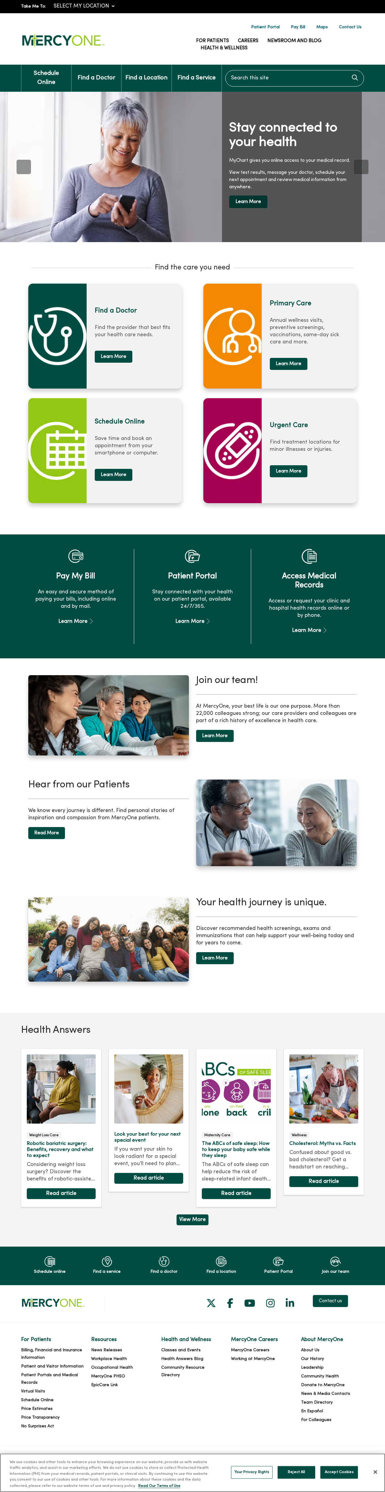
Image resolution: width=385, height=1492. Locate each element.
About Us (310, 1350)
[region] (192, 167)
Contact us (330, 1301)
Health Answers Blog (182, 1359)
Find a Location (146, 78)
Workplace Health (109, 1359)
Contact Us (350, 27)
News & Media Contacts (325, 1394)
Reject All (296, 1472)
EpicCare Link (104, 1385)
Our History (312, 1359)
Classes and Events (181, 1350)
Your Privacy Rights (251, 1472)
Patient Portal (265, 27)
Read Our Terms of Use (159, 1485)
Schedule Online (46, 78)
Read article (61, 1128)
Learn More (248, 201)
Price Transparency (40, 1418)
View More (192, 1221)
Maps (322, 27)
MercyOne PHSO (108, 1376)
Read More (46, 833)
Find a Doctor (96, 78)
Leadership (312, 1368)
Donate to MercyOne (323, 1385)
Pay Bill (298, 27)
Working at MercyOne (253, 1359)
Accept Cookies (339, 1472)
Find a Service (196, 78)
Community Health (320, 1376)
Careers (248, 40)
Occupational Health (112, 1368)
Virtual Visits (33, 1391)
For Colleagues (316, 1420)
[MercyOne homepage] (63, 47)
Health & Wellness (224, 48)
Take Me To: (33, 6)
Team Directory (317, 1402)
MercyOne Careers (250, 1350)
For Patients (212, 40)
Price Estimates (37, 1409)
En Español (312, 1411)
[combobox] (294, 78)
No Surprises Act (37, 1426)
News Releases (106, 1350)
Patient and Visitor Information (52, 1366)
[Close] (375, 1472)
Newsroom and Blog (294, 40)
